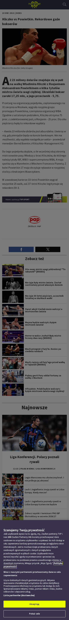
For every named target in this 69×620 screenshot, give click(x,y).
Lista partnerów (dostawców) (19, 595)
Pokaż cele (34, 613)
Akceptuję (34, 604)
